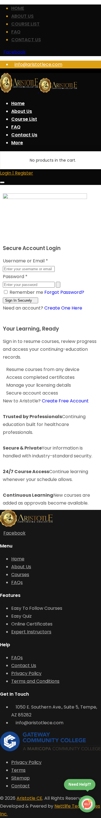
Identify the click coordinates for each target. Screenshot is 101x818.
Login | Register (16, 173)
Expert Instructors (31, 632)
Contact (20, 786)
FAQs (17, 582)
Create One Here (63, 308)
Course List (25, 24)
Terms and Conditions (35, 681)
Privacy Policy (26, 673)
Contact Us (26, 39)
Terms (18, 770)
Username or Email (25, 261)
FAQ (15, 32)
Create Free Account (65, 401)
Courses (20, 574)
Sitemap (20, 778)
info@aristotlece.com (38, 64)
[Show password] (58, 285)
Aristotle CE (29, 798)
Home (17, 8)
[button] (17, 142)
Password (15, 276)
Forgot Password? (64, 292)
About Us (22, 16)
